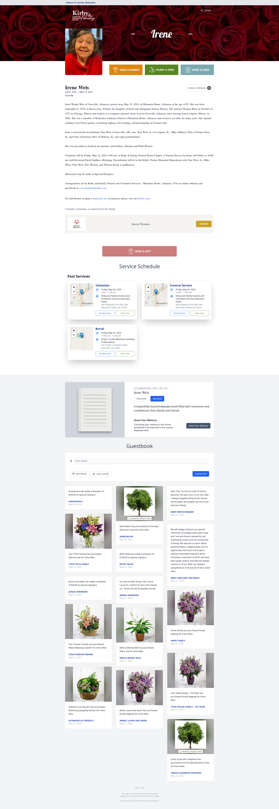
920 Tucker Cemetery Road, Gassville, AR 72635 (114, 346)
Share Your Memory (198, 425)
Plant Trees (125, 313)
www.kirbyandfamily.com (92, 188)
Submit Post (201, 473)
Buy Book (157, 398)
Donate (204, 223)
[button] (81, 292)
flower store (144, 198)
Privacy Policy (131, 796)
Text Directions (105, 313)
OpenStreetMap (142, 801)
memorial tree (100, 198)
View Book (141, 398)
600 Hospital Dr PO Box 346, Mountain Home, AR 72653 (114, 306)
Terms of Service (147, 796)
